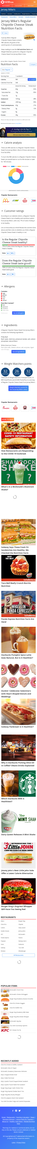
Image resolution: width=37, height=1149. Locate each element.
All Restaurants (18, 955)
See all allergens (18, 313)
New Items (30, 5)
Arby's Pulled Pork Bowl (7, 1078)
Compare (33, 64)
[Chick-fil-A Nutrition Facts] (6, 408)
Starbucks (21, 944)
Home (4, 1117)
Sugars (4, 112)
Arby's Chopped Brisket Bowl (9, 1075)
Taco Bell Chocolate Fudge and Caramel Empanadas (15, 1101)
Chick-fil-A (3, 924)
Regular (6, 70)
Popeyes (3, 941)
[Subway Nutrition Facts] (15, 201)
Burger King (21, 921)
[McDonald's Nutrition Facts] (6, 201)
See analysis (31, 79)
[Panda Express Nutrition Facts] (25, 408)
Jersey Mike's (18, 123)
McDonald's (21, 934)
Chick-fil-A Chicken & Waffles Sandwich (11, 1065)
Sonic (2, 944)
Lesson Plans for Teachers (24, 1119)
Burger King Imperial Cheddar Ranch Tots (12, 1091)
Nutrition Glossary (9, 1119)
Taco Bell (21, 947)
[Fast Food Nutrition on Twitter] (19, 1110)
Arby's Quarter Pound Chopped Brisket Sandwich (14, 1081)
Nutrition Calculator (22, 1117)
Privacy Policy (21, 1142)
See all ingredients (18, 352)
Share (5, 33)
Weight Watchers (26, 14)
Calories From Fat (6, 83)
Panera (20, 937)
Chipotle (20, 924)
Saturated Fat (6, 92)
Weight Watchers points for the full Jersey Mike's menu (18, 388)
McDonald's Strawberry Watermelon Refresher (14, 1071)
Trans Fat (5, 96)
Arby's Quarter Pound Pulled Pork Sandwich (13, 1084)
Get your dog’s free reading (21, 135)
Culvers (3, 928)
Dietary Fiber (6, 109)
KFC (2, 934)
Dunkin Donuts (5, 931)
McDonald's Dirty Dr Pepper (9, 1068)
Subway (3, 947)
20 (13, 253)
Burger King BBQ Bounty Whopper (10, 1094)
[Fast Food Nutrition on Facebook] (12, 1110)
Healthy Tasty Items (16, 1121)
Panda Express (5, 937)
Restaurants (6, 5)
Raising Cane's (22, 941)
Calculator (18, 5)
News (32, 1117)
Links (13, 1142)
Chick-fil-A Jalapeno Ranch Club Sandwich (12, 1098)
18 (9, 274)
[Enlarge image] (34, 40)
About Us (5, 1121)
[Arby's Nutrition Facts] (25, 201)
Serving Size (5, 76)
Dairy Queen (21, 928)
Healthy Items (17, 14)
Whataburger (22, 951)
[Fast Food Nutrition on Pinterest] (16, 1110)
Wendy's (3, 951)
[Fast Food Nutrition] (7, 2)
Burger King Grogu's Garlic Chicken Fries (12, 1088)
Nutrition (3, 14)
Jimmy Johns (21, 931)
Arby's (2, 921)
